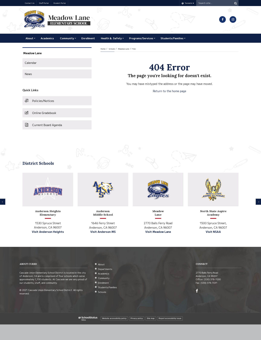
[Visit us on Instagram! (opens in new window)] (233, 19)
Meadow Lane (123, 48)
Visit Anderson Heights (48, 232)
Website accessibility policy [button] (114, 318)
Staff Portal (44, 3)
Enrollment (103, 282)
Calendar (31, 63)
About (101, 264)
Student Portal (59, 3)
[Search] (235, 3)
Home (103, 48)
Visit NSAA (213, 232)
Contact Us (29, 3)
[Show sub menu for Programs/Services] (154, 38)
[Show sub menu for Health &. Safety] (123, 38)
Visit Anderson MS (103, 232)
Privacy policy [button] (136, 318)
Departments (105, 269)
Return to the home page (169, 91)
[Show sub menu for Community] (75, 38)
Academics (103, 273)
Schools (112, 48)
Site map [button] (151, 318)
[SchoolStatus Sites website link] (88, 318)
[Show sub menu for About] (34, 38)
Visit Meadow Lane (158, 232)
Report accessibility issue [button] (170, 318)
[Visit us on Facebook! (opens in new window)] (222, 19)
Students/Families (107, 287)
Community (103, 278)
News (28, 74)
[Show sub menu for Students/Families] (184, 38)
